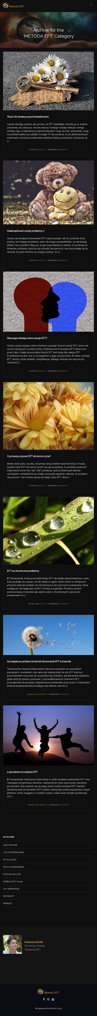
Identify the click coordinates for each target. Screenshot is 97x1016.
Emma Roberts (40, 694)
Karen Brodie (40, 805)
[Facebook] (44, 999)
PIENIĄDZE (7, 903)
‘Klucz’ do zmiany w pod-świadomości (28, 116)
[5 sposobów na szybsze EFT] (48, 736)
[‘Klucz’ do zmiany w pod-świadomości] (48, 81)
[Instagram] (48, 999)
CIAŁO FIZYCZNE (10, 845)
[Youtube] (53, 999)
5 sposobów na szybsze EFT (22, 772)
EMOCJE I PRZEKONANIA (13, 867)
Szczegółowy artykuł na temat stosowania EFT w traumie (39, 661)
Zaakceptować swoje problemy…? (25, 230)
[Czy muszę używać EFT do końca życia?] (48, 416)
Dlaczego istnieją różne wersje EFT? (27, 338)
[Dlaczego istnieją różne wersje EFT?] (48, 302)
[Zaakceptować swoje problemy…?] (48, 193)
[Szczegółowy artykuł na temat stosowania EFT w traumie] (48, 635)
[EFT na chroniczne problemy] (48, 531)
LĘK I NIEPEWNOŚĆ (11, 889)
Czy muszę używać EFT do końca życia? (29, 456)
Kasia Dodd (40, 150)
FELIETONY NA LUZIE (12, 874)
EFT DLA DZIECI (9, 860)
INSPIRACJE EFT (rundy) (13, 882)
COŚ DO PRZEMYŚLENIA (13, 852)
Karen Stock (40, 604)
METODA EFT (63, 150)
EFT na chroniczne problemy (23, 570)
